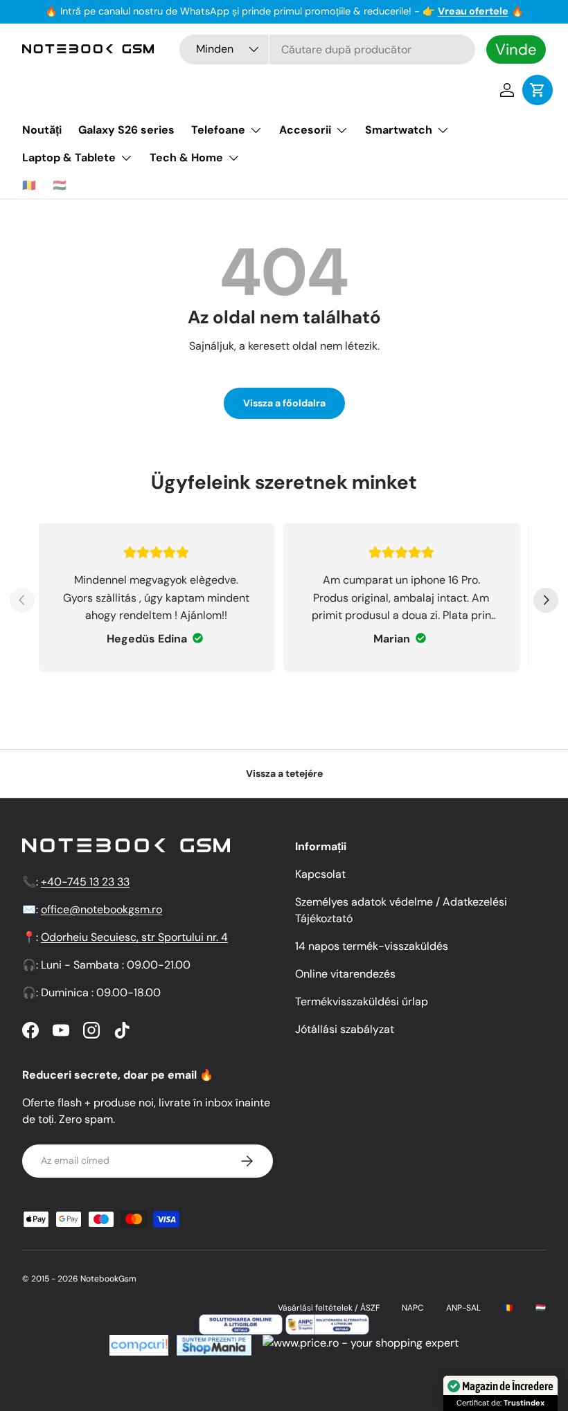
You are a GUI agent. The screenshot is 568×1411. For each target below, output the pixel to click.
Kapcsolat (320, 874)
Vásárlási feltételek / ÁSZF (329, 1307)
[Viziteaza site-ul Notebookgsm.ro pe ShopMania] (212, 1343)
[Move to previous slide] (22, 602)
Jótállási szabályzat (344, 1029)
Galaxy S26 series (126, 130)
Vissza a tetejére (284, 773)
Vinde (516, 49)
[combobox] (327, 49)
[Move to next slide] (545, 602)
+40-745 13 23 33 (85, 881)
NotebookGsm (108, 1278)
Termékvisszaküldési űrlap (361, 1001)
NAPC (413, 1307)
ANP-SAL (463, 1307)
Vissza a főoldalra (284, 403)
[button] (537, 90)
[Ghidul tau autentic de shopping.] (138, 1343)
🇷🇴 (29, 185)
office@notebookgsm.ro (101, 909)
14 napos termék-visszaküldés (371, 946)
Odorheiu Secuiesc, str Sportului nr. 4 (134, 937)
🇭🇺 (59, 185)
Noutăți (42, 130)
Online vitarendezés (345, 974)
